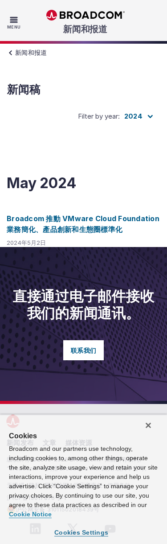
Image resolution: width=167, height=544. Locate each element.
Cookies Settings (81, 532)
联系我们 (83, 350)
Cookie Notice (30, 514)
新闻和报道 (85, 29)
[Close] (148, 425)
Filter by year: (99, 116)
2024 (133, 116)
